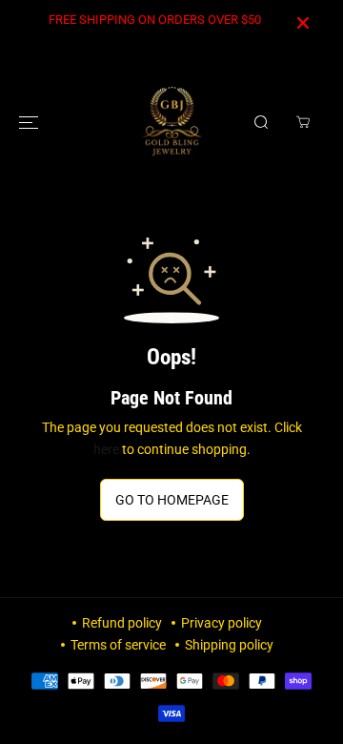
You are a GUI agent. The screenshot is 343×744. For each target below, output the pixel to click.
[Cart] (303, 122)
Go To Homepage (172, 499)
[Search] (261, 122)
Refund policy (122, 622)
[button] (30, 122)
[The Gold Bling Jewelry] (172, 122)
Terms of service (118, 644)
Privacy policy (221, 622)
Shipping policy (229, 644)
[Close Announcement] (303, 23)
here (106, 449)
